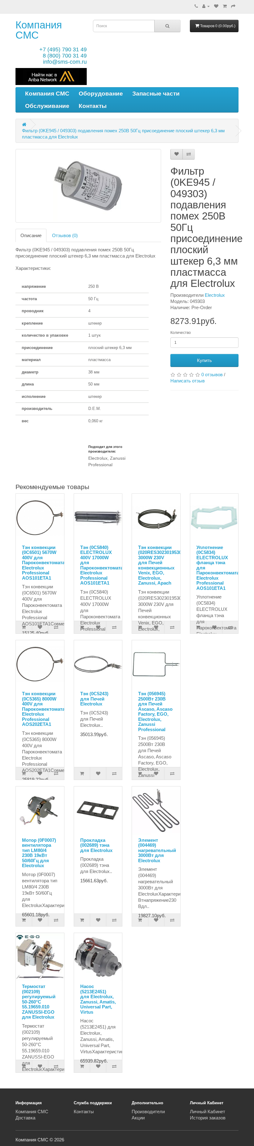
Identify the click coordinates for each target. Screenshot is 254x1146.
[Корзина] (225, 6)
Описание (31, 235)
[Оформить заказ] (233, 6)
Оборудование (101, 93)
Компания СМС (38, 30)
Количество (180, 332)
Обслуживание (47, 106)
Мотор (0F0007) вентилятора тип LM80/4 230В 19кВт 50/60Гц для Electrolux (39, 852)
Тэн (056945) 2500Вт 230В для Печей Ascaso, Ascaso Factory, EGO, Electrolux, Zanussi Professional (155, 711)
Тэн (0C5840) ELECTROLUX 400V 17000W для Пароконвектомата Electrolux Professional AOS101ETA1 (101, 565)
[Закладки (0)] (216, 6)
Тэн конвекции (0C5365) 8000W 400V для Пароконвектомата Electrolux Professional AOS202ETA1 (43, 709)
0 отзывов (212, 374)
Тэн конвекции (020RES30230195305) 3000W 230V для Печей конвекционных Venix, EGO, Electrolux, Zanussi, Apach (162, 565)
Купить (204, 360)
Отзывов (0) (65, 235)
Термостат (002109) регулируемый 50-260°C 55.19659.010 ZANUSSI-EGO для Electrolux (38, 1002)
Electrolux (215, 295)
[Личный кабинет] (206, 6)
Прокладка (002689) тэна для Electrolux (96, 845)
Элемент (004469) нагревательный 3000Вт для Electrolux (157, 850)
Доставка (25, 1117)
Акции (138, 1117)
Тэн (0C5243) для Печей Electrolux (94, 698)
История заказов (208, 1117)
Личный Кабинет (207, 1111)
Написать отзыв (187, 380)
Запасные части (156, 93)
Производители (148, 1111)
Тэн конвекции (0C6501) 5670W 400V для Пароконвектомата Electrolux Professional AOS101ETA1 (43, 563)
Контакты (93, 106)
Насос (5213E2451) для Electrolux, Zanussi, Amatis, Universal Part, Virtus (98, 999)
